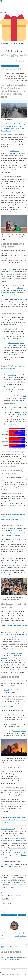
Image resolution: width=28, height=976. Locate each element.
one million (11, 375)
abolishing (7, 690)
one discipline (13, 272)
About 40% (20, 414)
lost (24, 396)
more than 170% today (13, 535)
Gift (3, 47)
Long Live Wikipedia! (21, 945)
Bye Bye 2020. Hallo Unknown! (6, 946)
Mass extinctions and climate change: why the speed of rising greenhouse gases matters (14, 820)
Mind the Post (14, 51)
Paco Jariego (15, 66)
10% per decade (22, 412)
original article (16, 866)
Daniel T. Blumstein (7, 126)
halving (7, 329)
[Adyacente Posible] (25, 60)
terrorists (21, 639)
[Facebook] (19, 60)
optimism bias (21, 299)
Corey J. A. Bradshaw (7, 124)
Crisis (15, 914)
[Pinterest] (23, 60)
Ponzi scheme (12, 528)
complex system (6, 276)
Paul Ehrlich (21, 128)
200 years (14, 410)
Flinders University (19, 124)
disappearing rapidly (15, 389)
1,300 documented (13, 343)
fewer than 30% (20, 421)
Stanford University (6, 131)
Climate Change (7, 914)
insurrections (12, 505)
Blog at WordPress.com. (14, 970)
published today (14, 151)
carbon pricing (8, 706)
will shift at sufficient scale (17, 670)
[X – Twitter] (16, 60)
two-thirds (7, 355)
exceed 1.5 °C (11, 565)
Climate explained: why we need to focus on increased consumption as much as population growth (14, 516)
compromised (15, 401)
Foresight (22, 914)
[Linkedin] (21, 60)
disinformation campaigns (15, 653)
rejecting (20, 288)
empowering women (19, 731)
